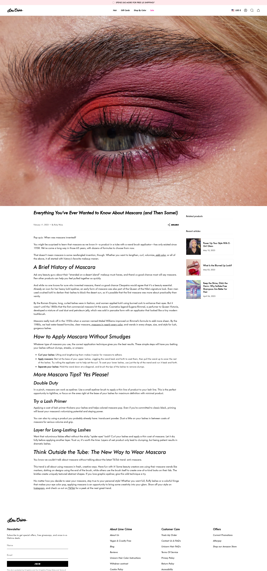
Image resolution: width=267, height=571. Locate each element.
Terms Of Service (169, 552)
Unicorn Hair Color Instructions (125, 557)
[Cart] (258, 10)
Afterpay (217, 540)
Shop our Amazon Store (225, 546)
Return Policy (167, 563)
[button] (252, 10)
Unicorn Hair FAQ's (171, 546)
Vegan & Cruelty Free (120, 540)
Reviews (114, 552)
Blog (112, 546)
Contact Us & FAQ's (171, 540)
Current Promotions (223, 535)
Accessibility (167, 569)
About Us (114, 535)
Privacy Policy (51, 570)
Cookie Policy (116, 569)
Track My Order (169, 535)
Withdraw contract (119, 563)
